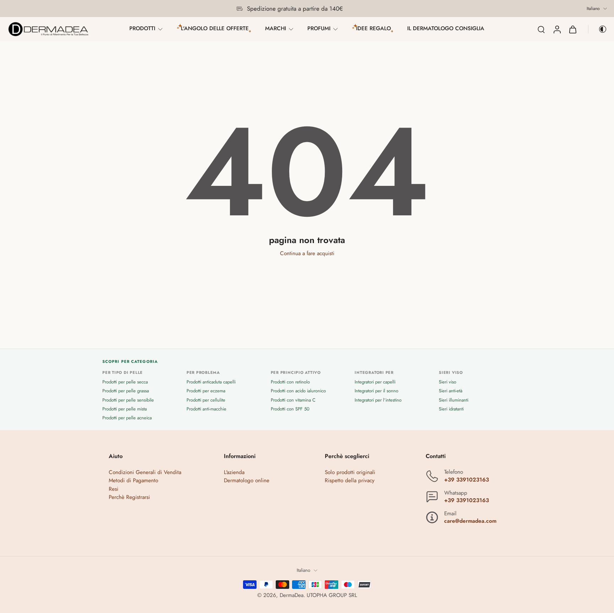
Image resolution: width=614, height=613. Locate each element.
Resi (113, 489)
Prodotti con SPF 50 (290, 408)
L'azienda (234, 472)
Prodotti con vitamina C (293, 399)
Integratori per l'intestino (378, 399)
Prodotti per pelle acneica (127, 417)
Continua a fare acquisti (307, 253)
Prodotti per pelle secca (125, 381)
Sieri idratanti (451, 408)
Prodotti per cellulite (206, 399)
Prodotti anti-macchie (206, 408)
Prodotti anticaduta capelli (211, 381)
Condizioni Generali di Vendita (145, 472)
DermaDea (291, 595)
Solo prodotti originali (350, 472)
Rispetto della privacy (350, 480)
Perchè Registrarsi (129, 497)
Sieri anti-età (450, 390)
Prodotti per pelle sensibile (128, 399)
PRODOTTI (142, 28)
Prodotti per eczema (206, 390)
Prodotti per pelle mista (124, 408)
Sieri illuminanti (453, 399)
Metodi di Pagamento (133, 480)
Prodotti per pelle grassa (125, 390)
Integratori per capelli (375, 381)
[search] (541, 29)
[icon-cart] (572, 29)
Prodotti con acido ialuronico (298, 390)
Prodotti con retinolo (290, 381)
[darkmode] (597, 29)
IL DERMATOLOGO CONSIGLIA (445, 28)
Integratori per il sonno (376, 390)
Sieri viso (447, 381)
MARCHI (275, 28)
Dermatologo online (246, 480)
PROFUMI (318, 28)
